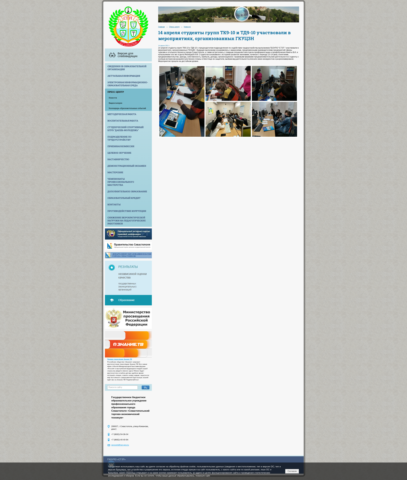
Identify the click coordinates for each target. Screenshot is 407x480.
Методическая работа (121, 114)
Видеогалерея (115, 103)
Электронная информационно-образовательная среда (127, 84)
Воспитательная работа (122, 120)
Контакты (114, 204)
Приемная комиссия (120, 146)
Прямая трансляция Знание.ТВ (119, 359)
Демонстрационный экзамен (126, 165)
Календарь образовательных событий (127, 108)
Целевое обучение (119, 152)
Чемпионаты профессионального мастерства (120, 181)
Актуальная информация (123, 75)
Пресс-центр (115, 91)
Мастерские (115, 172)
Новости (113, 97)
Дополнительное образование (127, 191)
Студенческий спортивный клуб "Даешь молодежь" (125, 129)
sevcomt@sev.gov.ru (120, 445)
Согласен (292, 471)
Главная (161, 27)
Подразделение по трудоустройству (119, 138)
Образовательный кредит (124, 197)
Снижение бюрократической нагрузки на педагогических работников (126, 220)
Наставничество (118, 159)
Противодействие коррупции (126, 210)
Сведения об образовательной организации (126, 68)
